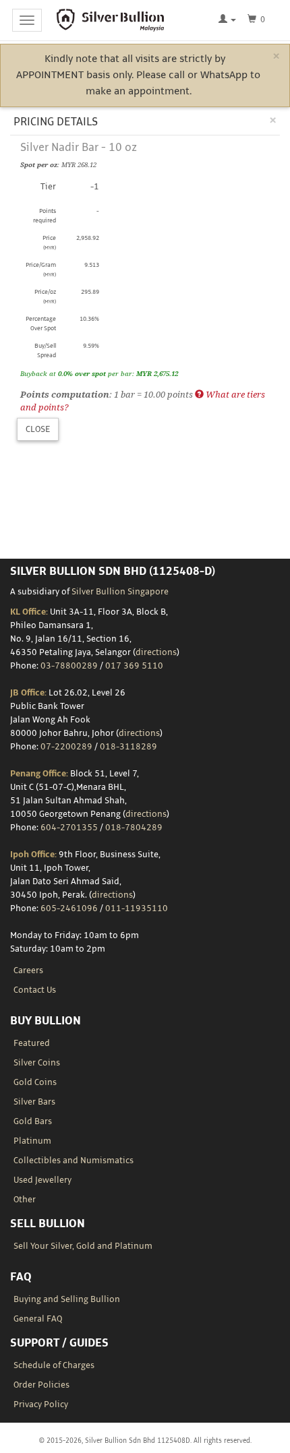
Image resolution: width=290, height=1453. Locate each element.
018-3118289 (128, 746)
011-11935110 (136, 908)
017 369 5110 (134, 666)
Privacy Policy (40, 1404)
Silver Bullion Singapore (120, 591)
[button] (227, 20)
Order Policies (41, 1385)
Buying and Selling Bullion (66, 1299)
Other (24, 1199)
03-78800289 (69, 666)
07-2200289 (66, 746)
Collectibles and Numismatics (73, 1160)
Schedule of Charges (53, 1365)
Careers (28, 970)
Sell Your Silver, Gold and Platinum (82, 1246)
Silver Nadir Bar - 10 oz (78, 148)
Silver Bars (34, 1102)
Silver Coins (36, 1063)
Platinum (32, 1141)
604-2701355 (69, 827)
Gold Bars (32, 1121)
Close (38, 429)
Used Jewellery (42, 1180)
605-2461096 (69, 908)
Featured (31, 1043)
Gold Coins (35, 1082)
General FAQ (37, 1319)
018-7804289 (134, 827)
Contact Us (34, 990)
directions (156, 652)
